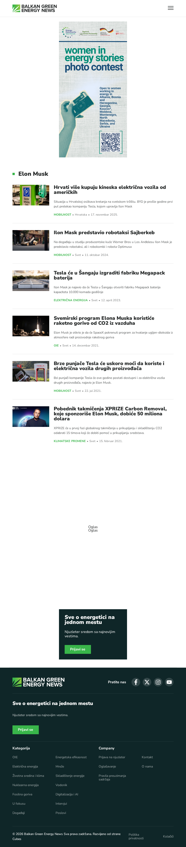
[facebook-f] (136, 682)
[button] (171, 8)
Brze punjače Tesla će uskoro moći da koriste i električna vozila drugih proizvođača (109, 366)
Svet (78, 255)
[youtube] (169, 682)
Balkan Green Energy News (43, 834)
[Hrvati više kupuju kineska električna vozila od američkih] (30, 195)
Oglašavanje (107, 766)
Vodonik (61, 785)
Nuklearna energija (25, 785)
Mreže (60, 766)
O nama (147, 766)
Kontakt (147, 757)
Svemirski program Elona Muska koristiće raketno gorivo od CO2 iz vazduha (104, 321)
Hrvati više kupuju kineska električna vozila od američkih (110, 190)
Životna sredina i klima (28, 776)
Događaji (18, 813)
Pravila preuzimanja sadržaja (112, 777)
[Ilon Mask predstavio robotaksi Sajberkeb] (30, 240)
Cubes (16, 839)
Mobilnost (62, 215)
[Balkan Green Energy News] (34, 8)
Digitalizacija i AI (67, 794)
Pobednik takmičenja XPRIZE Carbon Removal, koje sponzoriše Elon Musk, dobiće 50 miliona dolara (110, 413)
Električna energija (71, 300)
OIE (56, 345)
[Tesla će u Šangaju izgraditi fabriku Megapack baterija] (30, 280)
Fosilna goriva (22, 794)
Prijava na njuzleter (112, 757)
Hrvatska (81, 214)
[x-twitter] (147, 682)
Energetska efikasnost (71, 757)
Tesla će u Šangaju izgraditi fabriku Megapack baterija (109, 275)
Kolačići (168, 836)
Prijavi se (78, 649)
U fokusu (18, 804)
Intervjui (61, 804)
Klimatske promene (70, 441)
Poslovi (61, 813)
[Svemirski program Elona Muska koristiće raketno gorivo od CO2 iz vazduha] (30, 326)
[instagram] (158, 682)
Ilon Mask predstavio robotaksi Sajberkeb (104, 232)
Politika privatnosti (136, 836)
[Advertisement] (93, 526)
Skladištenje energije (70, 776)
